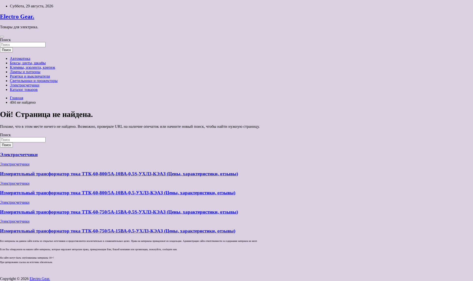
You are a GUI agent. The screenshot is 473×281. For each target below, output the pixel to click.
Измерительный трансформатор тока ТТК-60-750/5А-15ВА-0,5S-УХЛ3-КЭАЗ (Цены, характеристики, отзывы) (119, 212)
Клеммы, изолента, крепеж (32, 67)
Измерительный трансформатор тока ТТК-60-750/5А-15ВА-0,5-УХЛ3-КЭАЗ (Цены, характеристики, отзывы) (117, 230)
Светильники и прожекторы (34, 81)
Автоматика (20, 58)
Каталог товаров (24, 89)
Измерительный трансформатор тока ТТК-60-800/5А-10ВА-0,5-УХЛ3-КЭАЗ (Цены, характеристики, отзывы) (117, 192)
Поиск (5, 40)
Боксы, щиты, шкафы (28, 63)
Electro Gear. (17, 16)
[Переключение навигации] (2, 36)
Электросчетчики (24, 85)
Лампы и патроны (25, 72)
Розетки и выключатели (30, 76)
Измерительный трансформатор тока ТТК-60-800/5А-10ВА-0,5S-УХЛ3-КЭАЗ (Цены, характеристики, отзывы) (119, 173)
